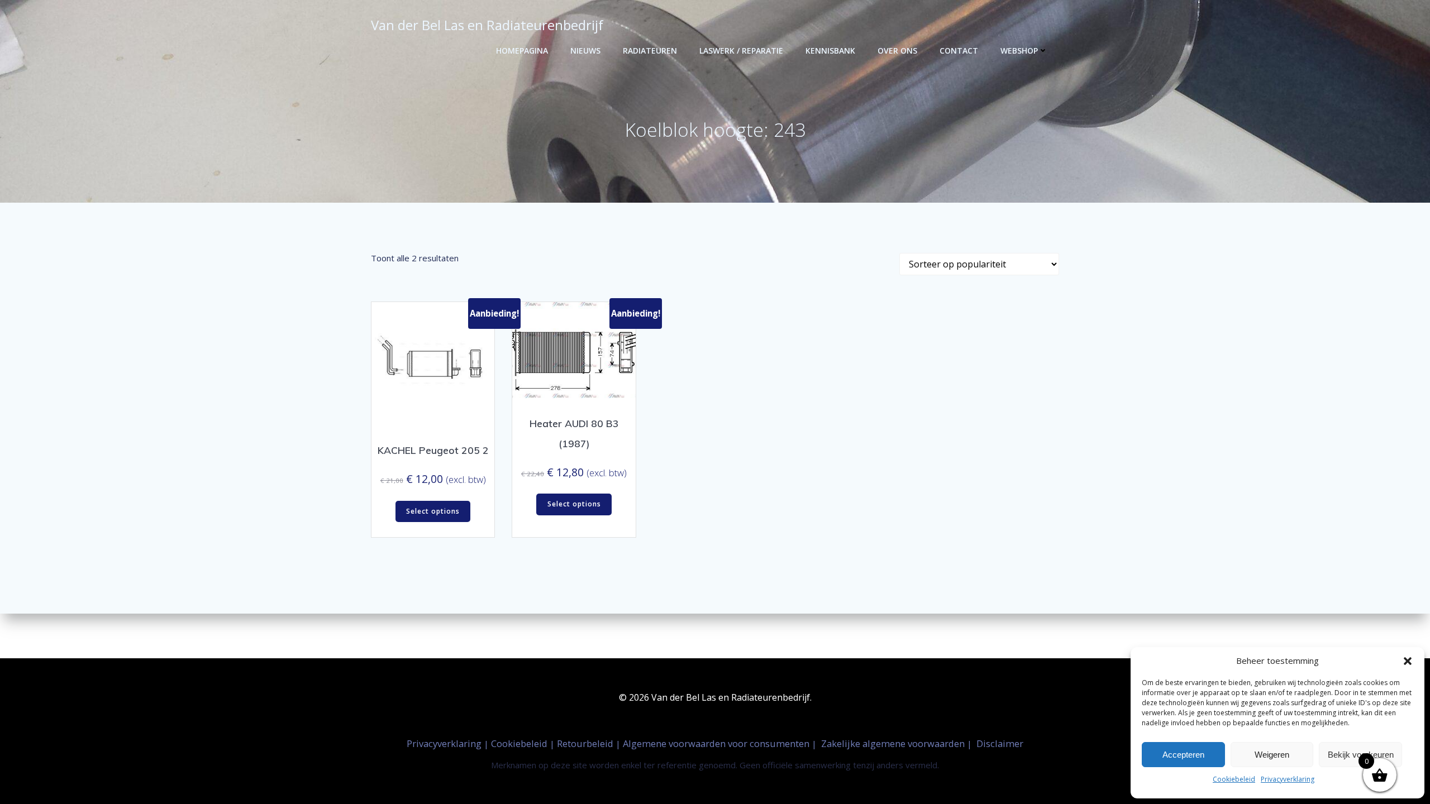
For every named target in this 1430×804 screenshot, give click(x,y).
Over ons (897, 50)
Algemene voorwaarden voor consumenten (717, 743)
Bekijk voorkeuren (1361, 754)
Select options (433, 511)
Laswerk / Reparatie (741, 50)
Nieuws (585, 50)
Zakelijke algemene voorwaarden (893, 743)
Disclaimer (999, 743)
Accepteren (1183, 754)
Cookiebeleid (1234, 779)
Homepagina (522, 50)
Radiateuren (650, 50)
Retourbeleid (586, 743)
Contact (959, 50)
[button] (1407, 661)
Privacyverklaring (1287, 779)
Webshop (1019, 50)
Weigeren (1272, 754)
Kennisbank (830, 50)
